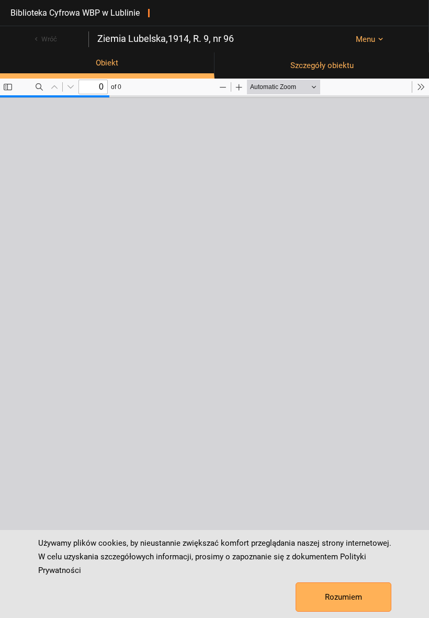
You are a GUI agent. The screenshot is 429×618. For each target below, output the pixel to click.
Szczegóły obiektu (322, 65)
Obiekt (107, 63)
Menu (365, 39)
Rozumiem (343, 597)
